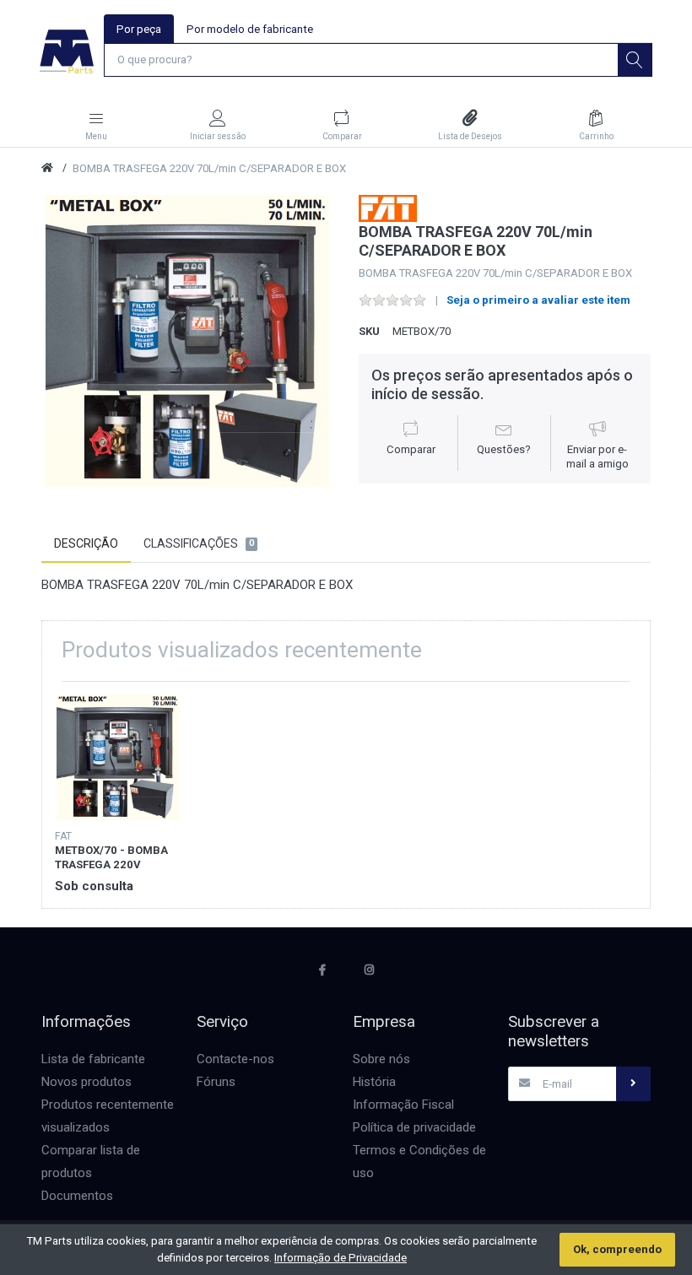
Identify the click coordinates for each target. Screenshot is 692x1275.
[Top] (47, 168)
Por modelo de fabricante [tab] (250, 29)
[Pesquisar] (634, 60)
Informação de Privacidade (340, 1257)
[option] (187, 341)
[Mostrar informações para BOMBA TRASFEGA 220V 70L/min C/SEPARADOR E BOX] (118, 757)
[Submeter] (633, 1083)
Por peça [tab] (138, 29)
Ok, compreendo (617, 1249)
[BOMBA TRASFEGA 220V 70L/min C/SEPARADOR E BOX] (187, 341)
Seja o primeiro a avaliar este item (538, 300)
